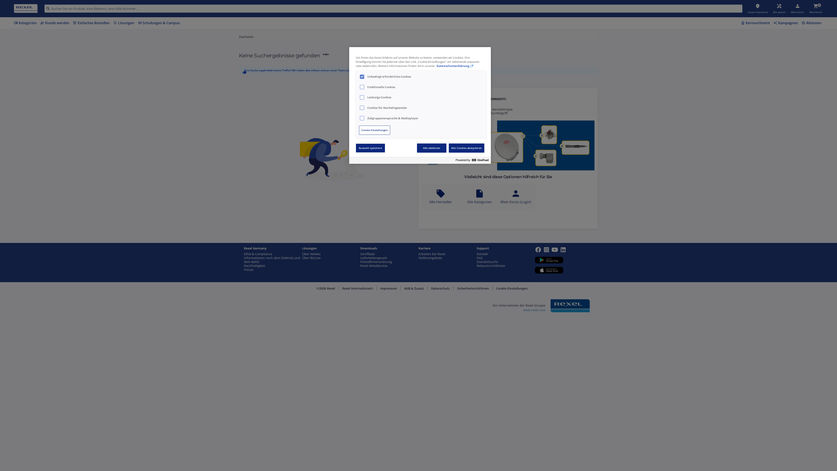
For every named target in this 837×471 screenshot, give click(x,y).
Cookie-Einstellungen (374, 130)
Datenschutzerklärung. (453, 66)
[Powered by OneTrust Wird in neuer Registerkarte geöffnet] (472, 161)
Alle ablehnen (431, 148)
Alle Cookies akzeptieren (466, 148)
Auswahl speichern (370, 148)
